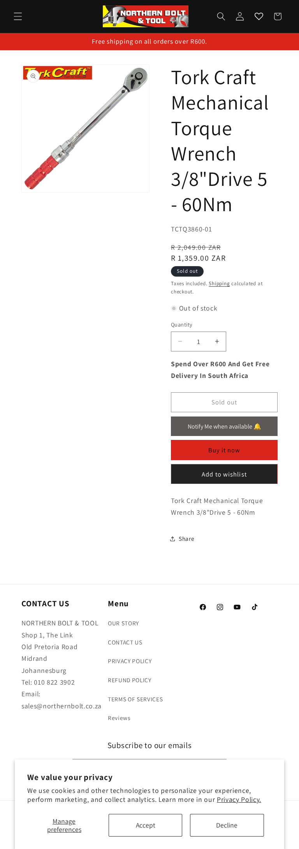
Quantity (182, 324)
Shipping (219, 283)
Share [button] (186, 538)
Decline (226, 825)
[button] (18, 16)
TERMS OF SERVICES (135, 699)
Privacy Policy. (239, 799)
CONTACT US (125, 642)
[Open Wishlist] (258, 16)
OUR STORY (123, 623)
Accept (145, 825)
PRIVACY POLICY (129, 661)
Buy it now (224, 450)
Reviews (119, 718)
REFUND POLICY (129, 680)
